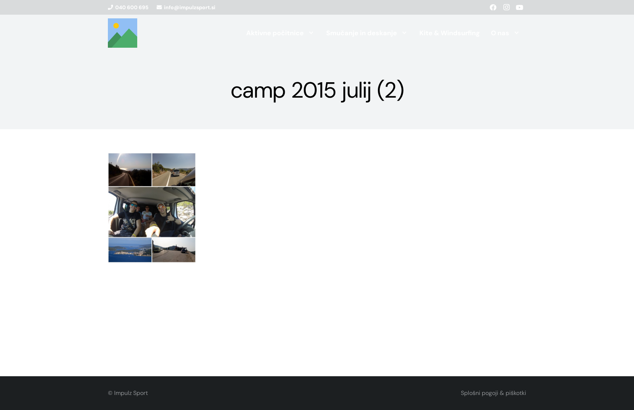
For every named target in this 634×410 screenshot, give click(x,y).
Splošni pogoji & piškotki (493, 393)
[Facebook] (493, 7)
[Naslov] (122, 33)
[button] (311, 33)
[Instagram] (506, 7)
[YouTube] (519, 7)
